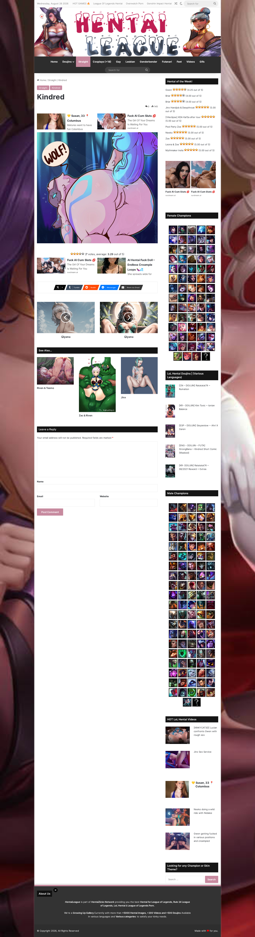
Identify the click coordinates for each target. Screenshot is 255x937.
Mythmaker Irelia (174, 150)
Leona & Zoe (172, 144)
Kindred (56, 87)
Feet (179, 61)
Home (54, 61)
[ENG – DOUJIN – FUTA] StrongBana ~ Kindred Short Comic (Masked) (198, 449)
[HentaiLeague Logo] (127, 32)
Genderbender (148, 61)
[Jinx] (139, 375)
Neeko (169, 132)
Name (40, 481)
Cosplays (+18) (102, 61)
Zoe (167, 138)
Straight (83, 61)
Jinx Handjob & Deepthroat (180, 107)
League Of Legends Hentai (107, 3)
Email (40, 496)
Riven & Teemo (45, 387)
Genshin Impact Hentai (159, 3)
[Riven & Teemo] (55, 371)
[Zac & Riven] (97, 384)
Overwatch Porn (134, 3)
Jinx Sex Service (202, 751)
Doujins (67, 61)
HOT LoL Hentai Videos (181, 719)
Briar (167, 95)
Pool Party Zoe (173, 126)
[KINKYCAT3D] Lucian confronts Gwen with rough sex (205, 731)
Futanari (167, 61)
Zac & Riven (85, 415)
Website (104, 496)
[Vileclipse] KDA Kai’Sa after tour (183, 117)
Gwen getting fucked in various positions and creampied (205, 837)
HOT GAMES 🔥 (81, 3)
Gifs (202, 61)
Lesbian (130, 61)
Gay (118, 61)
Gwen (168, 89)
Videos (190, 61)
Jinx (123, 397)
